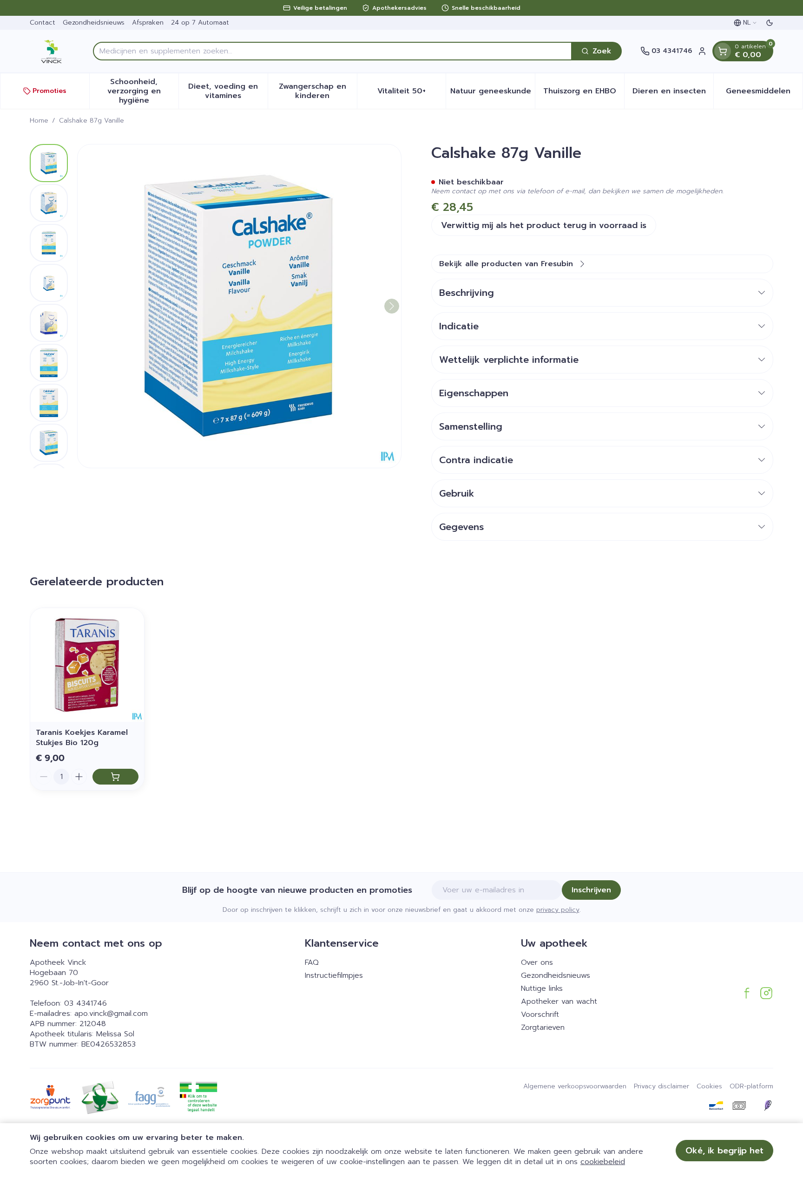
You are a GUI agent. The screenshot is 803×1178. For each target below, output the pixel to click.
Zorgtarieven (543, 1027)
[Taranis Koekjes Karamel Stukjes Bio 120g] (87, 665)
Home (39, 120)
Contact (42, 22)
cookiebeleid (602, 1161)
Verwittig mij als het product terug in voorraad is (543, 225)
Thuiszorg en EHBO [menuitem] (583, 93)
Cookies (709, 1086)
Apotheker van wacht (559, 1001)
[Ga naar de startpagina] (52, 51)
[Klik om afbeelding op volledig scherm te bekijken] (239, 306)
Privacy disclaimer (661, 1086)
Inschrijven (591, 890)
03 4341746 (85, 1003)
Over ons (537, 962)
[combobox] (332, 51)
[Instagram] (766, 993)
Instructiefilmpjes (334, 975)
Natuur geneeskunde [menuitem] (492, 93)
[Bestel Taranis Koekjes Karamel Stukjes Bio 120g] (115, 777)
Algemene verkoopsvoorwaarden (574, 1086)
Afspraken (148, 22)
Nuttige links (542, 988)
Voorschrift (540, 1014)
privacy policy (557, 910)
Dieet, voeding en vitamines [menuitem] (227, 91)
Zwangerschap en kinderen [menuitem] (318, 91)
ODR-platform (751, 1086)
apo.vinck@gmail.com (111, 1013)
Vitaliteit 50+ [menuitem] (411, 93)
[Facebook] (747, 993)
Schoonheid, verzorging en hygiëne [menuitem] (142, 91)
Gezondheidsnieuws (94, 22)
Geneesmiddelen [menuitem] (764, 93)
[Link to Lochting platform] (767, 1105)
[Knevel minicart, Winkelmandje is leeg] (722, 51)
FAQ (312, 962)
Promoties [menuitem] (49, 91)
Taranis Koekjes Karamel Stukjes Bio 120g (82, 737)
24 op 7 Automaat (200, 22)
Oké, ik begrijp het (724, 1150)
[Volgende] (391, 306)
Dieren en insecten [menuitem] (672, 93)
